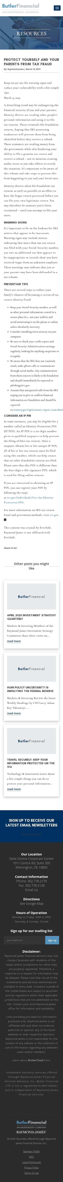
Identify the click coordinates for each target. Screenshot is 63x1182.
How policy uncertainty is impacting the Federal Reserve (30, 689)
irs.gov (54, 515)
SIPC (31, 1156)
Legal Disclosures (31, 1162)
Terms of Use (31, 1173)
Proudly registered (41, 1180)
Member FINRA (31, 1151)
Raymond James (16, 69)
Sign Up (52, 940)
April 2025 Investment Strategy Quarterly (31, 617)
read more (14, 641)
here (39, 1060)
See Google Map (31, 903)
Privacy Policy (31, 1167)
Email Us (31, 890)
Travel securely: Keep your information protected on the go (31, 763)
